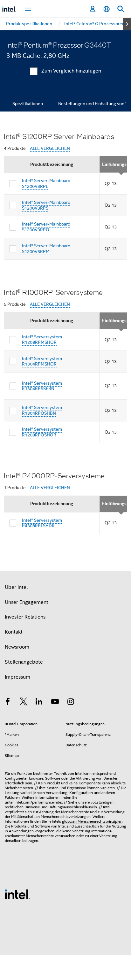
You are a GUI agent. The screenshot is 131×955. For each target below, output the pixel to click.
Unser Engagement (26, 602)
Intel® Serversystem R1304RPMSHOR (42, 361)
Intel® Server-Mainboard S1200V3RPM (46, 248)
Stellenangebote (24, 662)
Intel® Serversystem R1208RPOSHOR (42, 432)
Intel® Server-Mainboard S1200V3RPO (46, 227)
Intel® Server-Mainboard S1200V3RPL (46, 183)
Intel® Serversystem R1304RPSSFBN (42, 386)
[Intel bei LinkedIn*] (39, 702)
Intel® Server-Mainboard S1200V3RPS (46, 205)
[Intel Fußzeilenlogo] (17, 894)
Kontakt (14, 632)
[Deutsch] (106, 9)
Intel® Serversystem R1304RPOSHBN (42, 410)
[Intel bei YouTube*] (55, 702)
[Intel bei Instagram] (70, 702)
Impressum (17, 677)
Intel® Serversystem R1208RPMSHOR (42, 339)
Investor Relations (25, 617)
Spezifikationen (27, 103)
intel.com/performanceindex (39, 802)
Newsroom (17, 647)
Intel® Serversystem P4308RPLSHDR (42, 523)
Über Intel (16, 587)
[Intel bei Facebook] (7, 702)
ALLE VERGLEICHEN (50, 148)
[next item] (127, 24)
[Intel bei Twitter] (23, 702)
